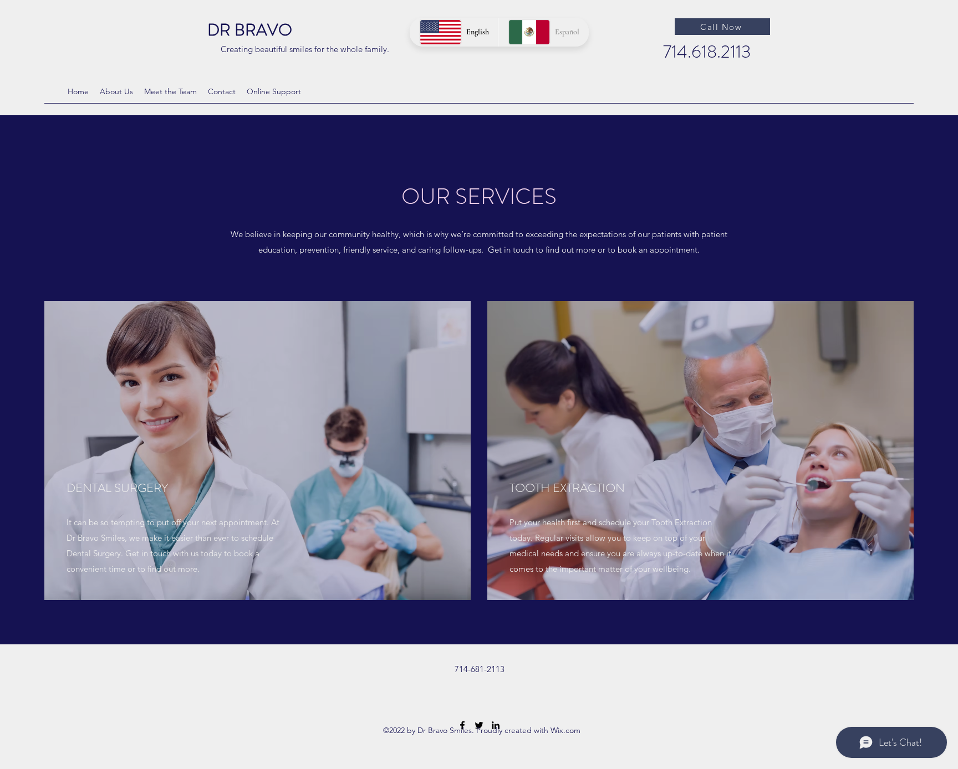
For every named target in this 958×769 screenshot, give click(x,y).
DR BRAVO (249, 30)
